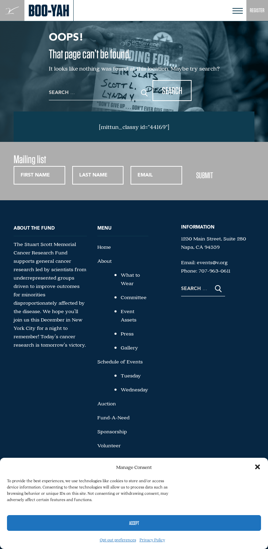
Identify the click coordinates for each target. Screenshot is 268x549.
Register (257, 10)
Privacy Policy (152, 539)
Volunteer (109, 445)
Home (104, 246)
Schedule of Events (120, 361)
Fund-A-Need (113, 417)
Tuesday (131, 375)
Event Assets (128, 315)
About (104, 260)
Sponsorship (112, 431)
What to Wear (130, 279)
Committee (134, 297)
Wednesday (134, 389)
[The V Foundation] (12, 11)
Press (127, 333)
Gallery (129, 347)
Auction (106, 403)
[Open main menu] (237, 11)
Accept (134, 523)
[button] (257, 466)
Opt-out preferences (118, 539)
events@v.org (212, 262)
